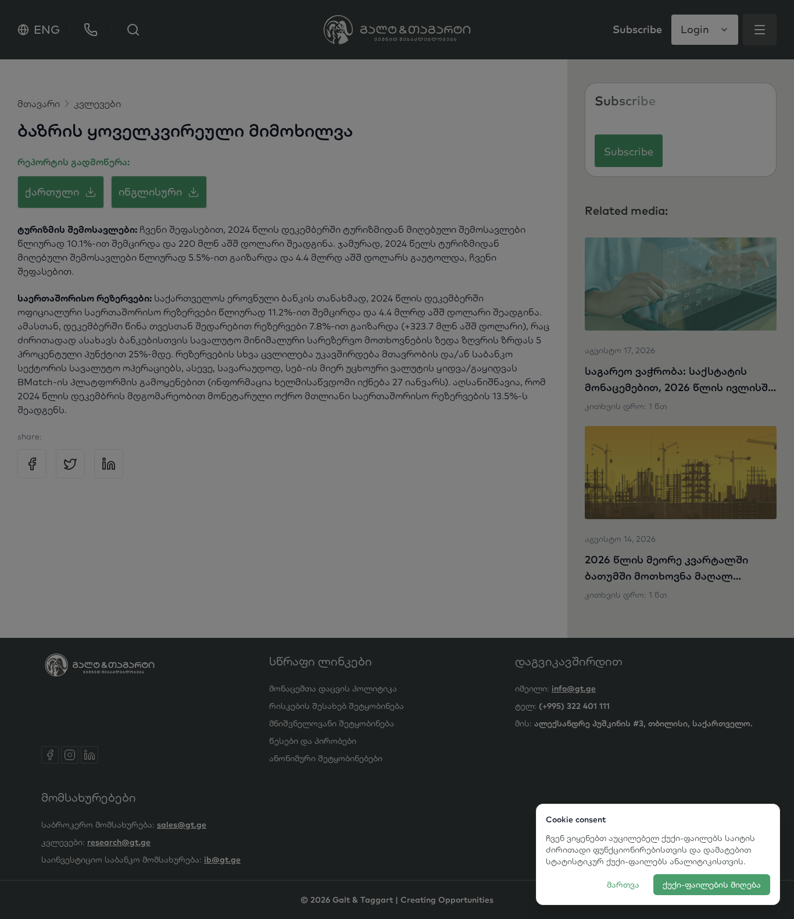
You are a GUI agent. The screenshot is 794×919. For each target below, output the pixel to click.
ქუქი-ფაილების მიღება (712, 884)
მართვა (623, 884)
